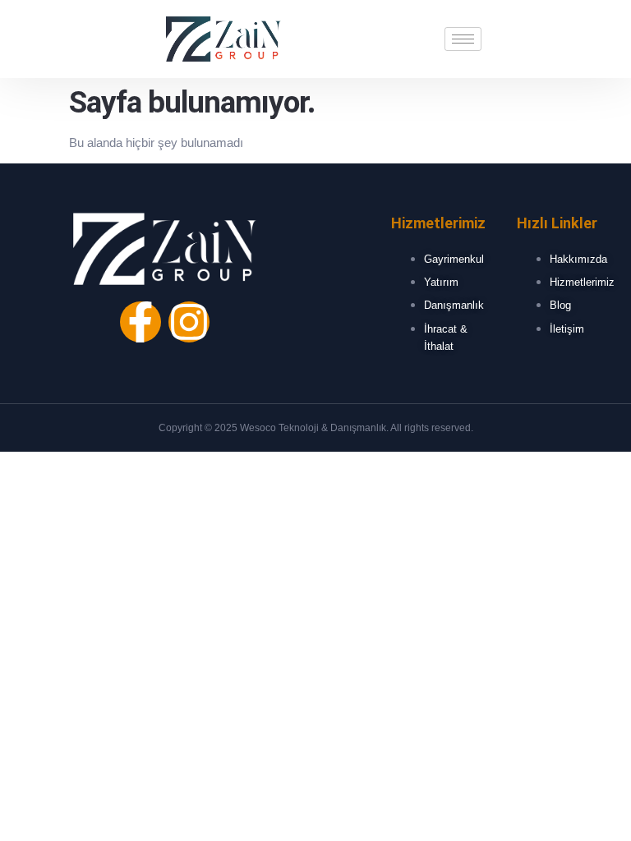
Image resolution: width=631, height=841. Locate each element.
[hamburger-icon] (462, 39)
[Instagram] (189, 321)
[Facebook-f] (140, 321)
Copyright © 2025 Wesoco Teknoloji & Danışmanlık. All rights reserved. (316, 428)
